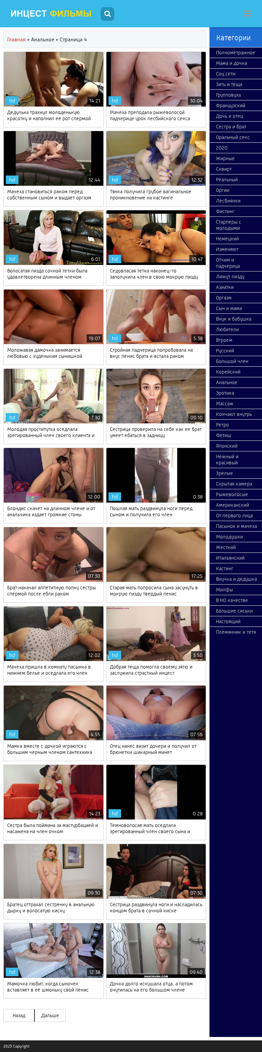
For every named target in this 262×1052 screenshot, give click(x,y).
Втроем (224, 340)
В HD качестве (232, 600)
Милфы (224, 590)
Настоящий (228, 621)
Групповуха (228, 95)
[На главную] (51, 13)
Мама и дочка (231, 63)
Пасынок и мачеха (236, 526)
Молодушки (229, 537)
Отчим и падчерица (228, 263)
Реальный (227, 180)
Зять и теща (229, 84)
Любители (227, 329)
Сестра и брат (231, 127)
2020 (222, 148)
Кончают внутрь (234, 414)
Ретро (222, 425)
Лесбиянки (228, 201)
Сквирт (224, 169)
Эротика (225, 393)
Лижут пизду (230, 276)
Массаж (224, 404)
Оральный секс (233, 137)
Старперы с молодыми (228, 225)
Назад (19, 1015)
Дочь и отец (229, 116)
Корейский (228, 372)
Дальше (50, 1015)
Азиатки (225, 287)
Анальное (226, 382)
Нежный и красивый (227, 459)
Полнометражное (235, 53)
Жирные (225, 158)
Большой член (232, 361)
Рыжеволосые (232, 494)
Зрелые (224, 473)
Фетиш (223, 435)
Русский (225, 351)
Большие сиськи (234, 611)
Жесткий (226, 547)
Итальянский (230, 558)
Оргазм (224, 298)
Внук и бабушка (233, 319)
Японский (226, 446)
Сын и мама (229, 308)
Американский (232, 505)
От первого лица (234, 516)
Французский (230, 105)
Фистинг (225, 211)
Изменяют (227, 249)
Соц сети (225, 74)
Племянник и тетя (236, 632)
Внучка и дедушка (236, 579)
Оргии (222, 190)
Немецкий (227, 239)
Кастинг (224, 568)
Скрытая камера (234, 484)
